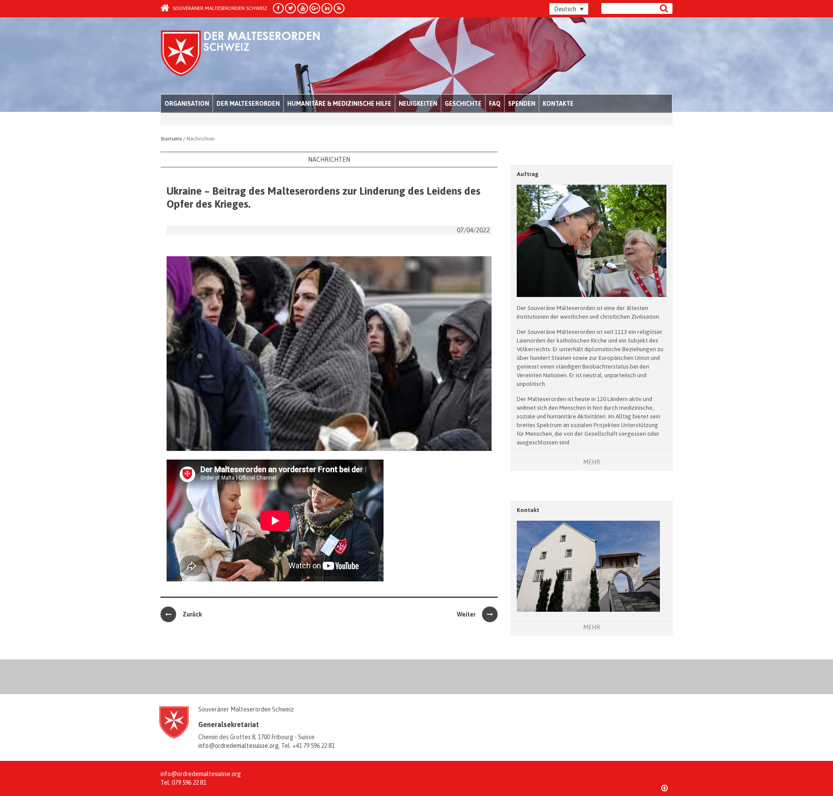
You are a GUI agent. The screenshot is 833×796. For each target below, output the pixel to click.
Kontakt (528, 509)
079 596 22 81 (189, 782)
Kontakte (558, 103)
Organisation (186, 103)
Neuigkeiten (418, 103)
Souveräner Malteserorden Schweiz (219, 8)
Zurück (192, 614)
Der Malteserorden (248, 103)
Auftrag (527, 173)
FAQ (495, 103)
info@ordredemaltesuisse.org (238, 745)
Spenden (521, 103)
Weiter (466, 614)
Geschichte (463, 103)
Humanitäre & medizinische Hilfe (339, 103)
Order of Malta (241, 56)
